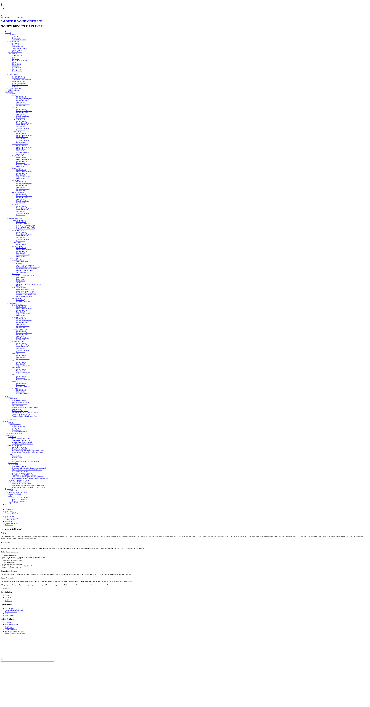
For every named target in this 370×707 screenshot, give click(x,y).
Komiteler (15, 86)
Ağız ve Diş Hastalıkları (19, 119)
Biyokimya (15, 180)
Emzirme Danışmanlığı (23, 301)
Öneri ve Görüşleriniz (15, 445)
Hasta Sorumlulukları (18, 426)
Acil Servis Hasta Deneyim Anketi (22, 444)
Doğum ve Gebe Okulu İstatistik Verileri (28, 284)
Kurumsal (8, 33)
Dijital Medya (9, 489)
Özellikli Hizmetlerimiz (15, 218)
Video (10, 496)
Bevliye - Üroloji (17, 156)
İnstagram (8, 597)
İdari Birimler (12, 53)
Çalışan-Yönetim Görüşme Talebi (18, 482)
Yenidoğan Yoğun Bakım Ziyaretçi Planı (24, 416)
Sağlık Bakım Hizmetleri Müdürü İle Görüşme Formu (28, 487)
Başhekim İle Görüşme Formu (21, 483)
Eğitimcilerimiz (20, 277)
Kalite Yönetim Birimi (19, 83)
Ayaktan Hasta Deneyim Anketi (22, 442)
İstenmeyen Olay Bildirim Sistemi (18, 480)
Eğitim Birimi (16, 64)
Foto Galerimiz (20, 281)
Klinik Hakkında (21, 97)
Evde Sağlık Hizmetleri (19, 305)
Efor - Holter (16, 367)
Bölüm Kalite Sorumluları (20, 85)
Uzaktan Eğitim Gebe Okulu (25, 275)
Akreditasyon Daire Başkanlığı (21, 79)
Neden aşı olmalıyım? (19, 501)
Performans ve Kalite (18, 81)
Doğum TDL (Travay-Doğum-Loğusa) (28, 267)
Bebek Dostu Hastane (19, 288)
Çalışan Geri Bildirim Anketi (21, 438)
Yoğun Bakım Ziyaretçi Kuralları (22, 414)
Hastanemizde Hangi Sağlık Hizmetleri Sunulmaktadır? (29, 468)
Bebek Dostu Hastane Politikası (25, 291)
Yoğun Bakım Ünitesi (19, 220)
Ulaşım (10, 454)
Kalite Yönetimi (17, 71)
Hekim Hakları (16, 428)
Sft (13, 360)
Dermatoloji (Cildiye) (11, 513)
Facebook (8, 595)
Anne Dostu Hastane (18, 260)
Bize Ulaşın (19, 286)
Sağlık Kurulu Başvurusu (20, 411)
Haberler (11, 423)
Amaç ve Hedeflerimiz (19, 40)
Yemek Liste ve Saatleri (15, 433)
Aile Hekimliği (16, 131)
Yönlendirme (9, 397)
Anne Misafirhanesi (22, 272)
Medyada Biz (12, 490)
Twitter (7, 599)
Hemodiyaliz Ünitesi (18, 230)
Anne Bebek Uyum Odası (24, 296)
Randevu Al (12, 419)
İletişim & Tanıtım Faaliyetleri (17, 492)
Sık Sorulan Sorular (14, 464)
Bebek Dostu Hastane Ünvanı (25, 289)
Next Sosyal (8, 601)
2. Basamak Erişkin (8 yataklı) (25, 225)
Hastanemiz (12, 34)
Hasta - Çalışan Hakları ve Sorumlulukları (25, 407)
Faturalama (15, 66)
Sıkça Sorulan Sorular (22, 104)
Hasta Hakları (16, 67)
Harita (14, 459)
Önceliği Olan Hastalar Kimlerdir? (22, 473)
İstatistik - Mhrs (17, 69)
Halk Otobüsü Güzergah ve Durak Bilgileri (25, 461)
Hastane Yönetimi (13, 43)
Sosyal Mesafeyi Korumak (20, 497)
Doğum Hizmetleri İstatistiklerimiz (26, 268)
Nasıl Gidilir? (16, 456)
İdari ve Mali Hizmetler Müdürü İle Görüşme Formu (28, 485)
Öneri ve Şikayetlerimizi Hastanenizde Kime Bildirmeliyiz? (30, 478)
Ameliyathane (16, 242)
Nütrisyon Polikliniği (18, 317)
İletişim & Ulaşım (10, 435)
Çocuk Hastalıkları (18, 192)
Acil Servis (15, 95)
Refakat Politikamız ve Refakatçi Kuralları (25, 412)
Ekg (13, 374)
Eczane (14, 62)
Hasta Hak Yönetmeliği (19, 431)
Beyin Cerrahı (16, 168)
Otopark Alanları (17, 457)
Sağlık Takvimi (13, 503)
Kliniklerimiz (12, 93)
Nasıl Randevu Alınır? (19, 400)
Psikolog (15, 381)
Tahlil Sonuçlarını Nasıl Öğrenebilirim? (24, 475)
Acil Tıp (14, 107)
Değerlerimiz (16, 38)
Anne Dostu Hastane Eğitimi (25, 265)
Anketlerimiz (12, 437)
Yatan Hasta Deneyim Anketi (21, 440)
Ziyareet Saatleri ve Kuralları (21, 402)
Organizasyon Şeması (15, 52)
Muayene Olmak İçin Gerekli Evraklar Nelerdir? (27, 470)
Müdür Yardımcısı (17, 50)
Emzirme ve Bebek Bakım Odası (26, 294)
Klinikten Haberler (22, 100)
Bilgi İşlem (15, 59)
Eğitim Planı (20, 279)
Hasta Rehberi (12, 398)
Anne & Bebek (13, 258)
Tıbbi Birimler (9, 92)
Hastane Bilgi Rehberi (15, 88)
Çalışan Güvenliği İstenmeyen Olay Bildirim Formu (28, 451)
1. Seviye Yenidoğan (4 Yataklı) (25, 227)
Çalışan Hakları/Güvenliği (20, 60)
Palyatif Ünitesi (17, 246)
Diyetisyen (15, 388)
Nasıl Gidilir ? (20, 102)
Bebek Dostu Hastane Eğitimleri (26, 293)
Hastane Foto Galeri (14, 494)
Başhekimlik (16, 45)
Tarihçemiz (15, 36)
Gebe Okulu (16, 274)
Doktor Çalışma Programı (24, 99)
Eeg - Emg (15, 353)
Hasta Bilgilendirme (14, 425)
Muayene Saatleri (17, 405)
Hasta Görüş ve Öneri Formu (21, 449)
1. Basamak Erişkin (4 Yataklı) (25, 229)
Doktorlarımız (20, 105)
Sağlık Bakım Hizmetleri (19, 48)
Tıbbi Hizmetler (13, 303)
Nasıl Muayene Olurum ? (20, 471)
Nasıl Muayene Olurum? (19, 404)
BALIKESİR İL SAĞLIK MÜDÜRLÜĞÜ (21, 21)
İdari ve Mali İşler (17, 46)
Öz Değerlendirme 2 (18, 78)
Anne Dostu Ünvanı (22, 262)
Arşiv (14, 57)
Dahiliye (15, 204)
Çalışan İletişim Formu (19, 447)
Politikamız (19, 263)
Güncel (7, 421)
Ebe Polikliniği (16, 298)
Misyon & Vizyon (13, 41)
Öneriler (18, 282)
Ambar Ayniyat (17, 55)
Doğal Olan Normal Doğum (24, 270)
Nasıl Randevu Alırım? (19, 466)
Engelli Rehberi (17, 409)
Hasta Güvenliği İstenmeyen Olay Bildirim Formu (27, 452)
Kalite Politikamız (13, 90)
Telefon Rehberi (13, 463)
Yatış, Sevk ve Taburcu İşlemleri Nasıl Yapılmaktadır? (28, 477)
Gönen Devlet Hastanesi (19, 499)
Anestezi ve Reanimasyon (20, 144)
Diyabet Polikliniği (18, 341)
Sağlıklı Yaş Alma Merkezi (20, 329)
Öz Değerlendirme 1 (18, 76)
